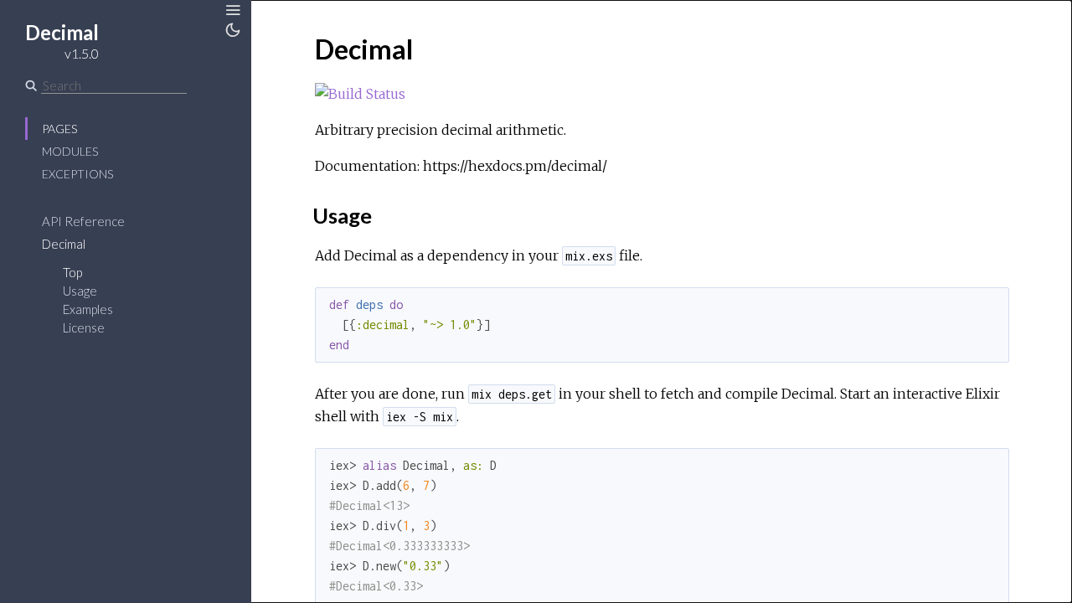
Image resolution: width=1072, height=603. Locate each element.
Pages (59, 128)
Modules (70, 151)
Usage (80, 290)
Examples (88, 309)
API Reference (83, 221)
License (84, 327)
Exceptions (77, 174)
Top (72, 272)
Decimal (63, 243)
